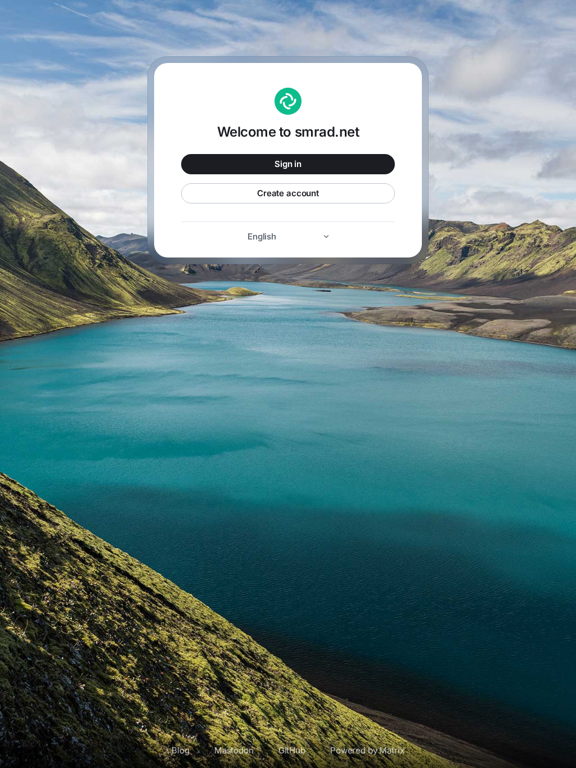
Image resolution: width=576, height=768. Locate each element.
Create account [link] (288, 193)
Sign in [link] (288, 164)
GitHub (291, 750)
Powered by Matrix (367, 750)
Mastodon (234, 750)
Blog (180, 750)
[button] (288, 236)
